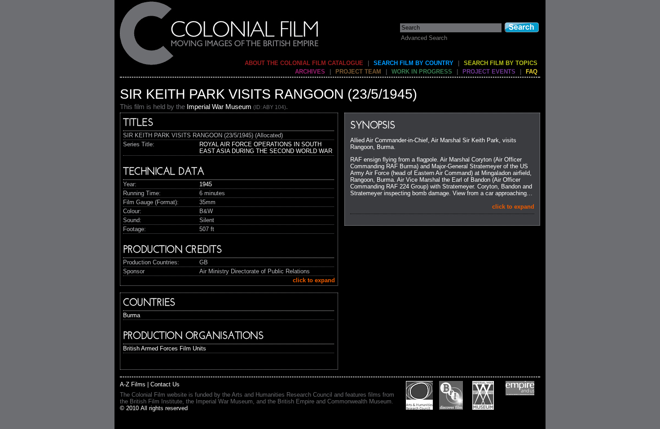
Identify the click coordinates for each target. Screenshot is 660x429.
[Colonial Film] (219, 64)
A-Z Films (132, 384)
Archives (310, 71)
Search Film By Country (413, 63)
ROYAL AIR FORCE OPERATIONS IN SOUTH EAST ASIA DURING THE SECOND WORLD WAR (265, 147)
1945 (205, 184)
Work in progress (422, 71)
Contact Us (165, 384)
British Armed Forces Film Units (164, 348)
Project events (488, 71)
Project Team (358, 71)
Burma (131, 315)
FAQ (531, 71)
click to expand (513, 206)
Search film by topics (500, 63)
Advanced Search (424, 38)
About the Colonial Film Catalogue (304, 63)
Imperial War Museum (219, 106)
